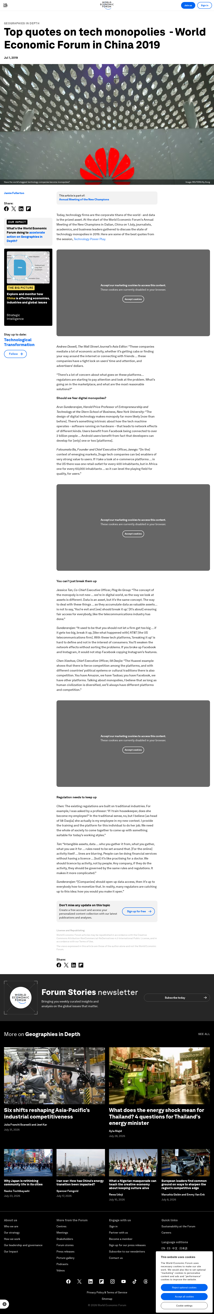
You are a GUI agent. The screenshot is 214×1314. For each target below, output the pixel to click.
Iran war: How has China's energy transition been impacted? (80, 1182)
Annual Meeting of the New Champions (84, 199)
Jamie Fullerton (14, 193)
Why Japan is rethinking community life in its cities (23, 1182)
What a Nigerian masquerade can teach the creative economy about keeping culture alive (132, 1184)
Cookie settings (184, 1305)
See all (204, 1034)
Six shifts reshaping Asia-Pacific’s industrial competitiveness (47, 1113)
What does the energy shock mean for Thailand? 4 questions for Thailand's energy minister (156, 1116)
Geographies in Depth (21, 23)
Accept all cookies (184, 1296)
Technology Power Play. (90, 239)
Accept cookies (133, 299)
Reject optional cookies (184, 1287)
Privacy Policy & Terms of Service (107, 1292)
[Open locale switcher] (4, 1304)
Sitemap (107, 1298)
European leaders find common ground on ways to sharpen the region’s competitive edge (184, 1184)
